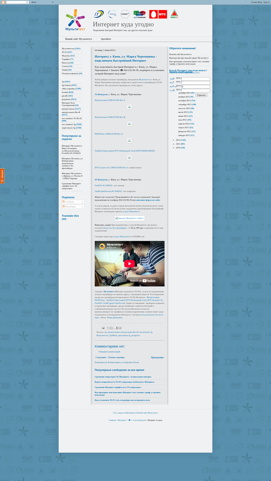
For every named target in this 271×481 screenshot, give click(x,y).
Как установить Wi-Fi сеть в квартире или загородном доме (122, 400)
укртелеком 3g (124, 335)
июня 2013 (183, 116)
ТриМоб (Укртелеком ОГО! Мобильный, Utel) (126, 300)
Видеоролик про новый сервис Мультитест (189, 58)
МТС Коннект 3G (155, 300)
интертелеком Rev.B (129, 332)
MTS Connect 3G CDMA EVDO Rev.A (111, 167)
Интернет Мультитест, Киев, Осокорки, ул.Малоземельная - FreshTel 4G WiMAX (72, 149)
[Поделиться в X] (114, 327)
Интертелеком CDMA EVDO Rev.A (110, 100)
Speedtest (106, 39)
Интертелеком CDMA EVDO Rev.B (110, 117)
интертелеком (114, 332)
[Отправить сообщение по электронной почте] (103, 328)
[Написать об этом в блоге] (111, 327)
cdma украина (68, 88)
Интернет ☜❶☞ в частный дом (132, 420)
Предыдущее (157, 357)
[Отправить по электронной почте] (108, 327)
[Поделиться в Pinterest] (120, 327)
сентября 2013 (185, 104)
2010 (178, 147)
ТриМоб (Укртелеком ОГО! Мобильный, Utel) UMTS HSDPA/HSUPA (125, 151)
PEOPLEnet (100, 300)
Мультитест (144, 79)
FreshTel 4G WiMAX (103, 185)
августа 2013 (184, 108)
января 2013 (184, 135)
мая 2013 (182, 120)
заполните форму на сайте (148, 200)
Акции (65, 70)
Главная (112, 420)
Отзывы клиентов (70, 73)
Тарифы (65, 59)
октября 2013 (184, 100)
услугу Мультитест (131, 211)
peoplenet (135, 335)
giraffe (65, 96)
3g (105, 332)
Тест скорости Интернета (124, 413)
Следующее (101, 357)
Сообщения (69, 202)
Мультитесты (102, 335)
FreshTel (98, 303)
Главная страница (116, 357)
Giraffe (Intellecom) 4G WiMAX (108, 191)
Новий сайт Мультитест (78, 39)
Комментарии (70, 207)
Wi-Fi (64, 52)
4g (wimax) (67, 85)
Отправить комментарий (109, 351)
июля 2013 (183, 112)
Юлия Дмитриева (114, 317)
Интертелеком (153, 297)
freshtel (65, 92)
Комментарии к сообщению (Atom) (123, 362)
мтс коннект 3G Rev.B (72, 118)
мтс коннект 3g (145, 332)
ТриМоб (113, 335)
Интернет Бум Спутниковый (68, 104)
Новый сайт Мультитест (180, 54)
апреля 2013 (184, 124)
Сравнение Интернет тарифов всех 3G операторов (118, 387)
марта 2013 (183, 127)
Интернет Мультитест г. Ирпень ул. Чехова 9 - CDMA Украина (72, 175)
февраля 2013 (184, 131)
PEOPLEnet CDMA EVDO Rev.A (109, 134)
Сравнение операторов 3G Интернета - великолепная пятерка (123, 377)
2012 (178, 140)
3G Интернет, (102, 94)
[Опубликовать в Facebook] (117, 327)
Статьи (65, 66)
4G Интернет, (102, 179)
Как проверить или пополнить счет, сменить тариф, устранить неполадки (189, 62)
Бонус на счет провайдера (115, 228)
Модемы (66, 56)
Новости (66, 63)
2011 (178, 144)
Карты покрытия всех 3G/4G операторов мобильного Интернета (124, 382)
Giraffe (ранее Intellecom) (114, 303)
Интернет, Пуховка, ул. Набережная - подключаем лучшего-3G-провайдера (72, 163)
